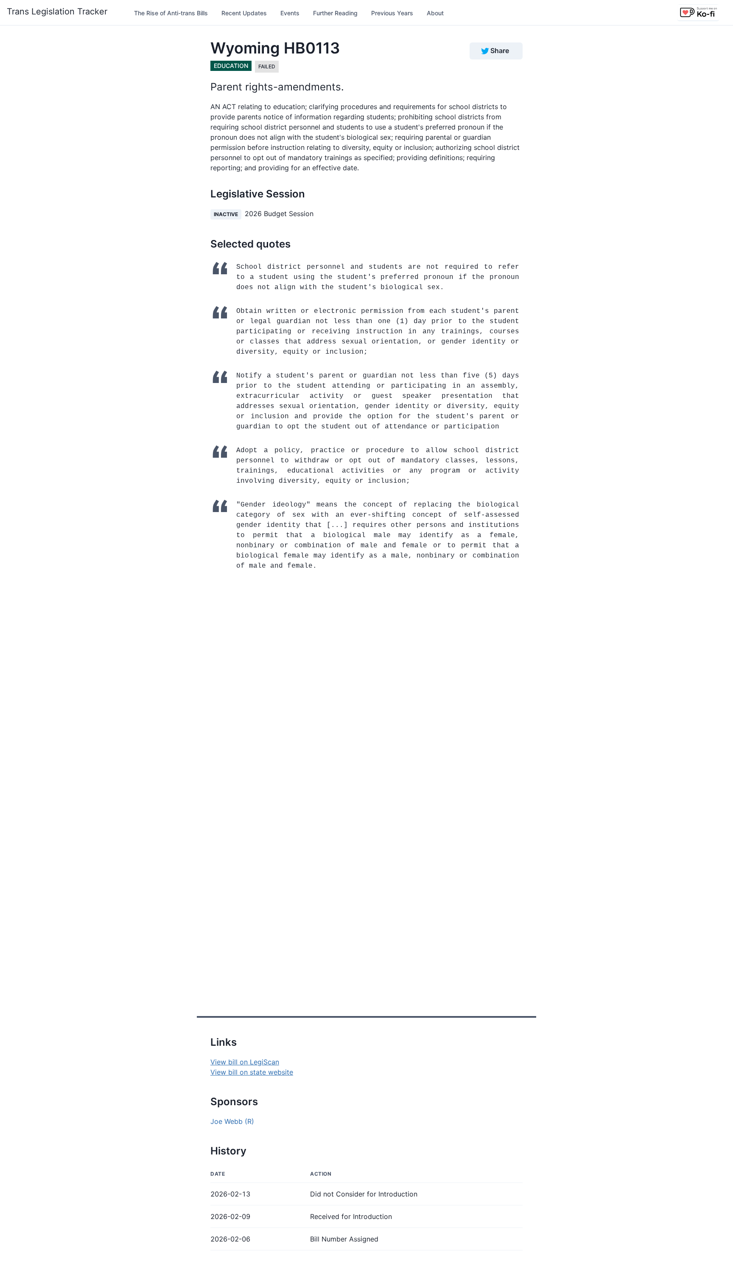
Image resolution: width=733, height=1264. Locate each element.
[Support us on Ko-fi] (698, 12)
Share (499, 50)
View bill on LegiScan (244, 1062)
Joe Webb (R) (232, 1121)
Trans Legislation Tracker (57, 11)
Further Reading (335, 13)
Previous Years (392, 13)
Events (289, 13)
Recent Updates (244, 13)
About (435, 13)
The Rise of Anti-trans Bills (171, 13)
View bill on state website (251, 1072)
